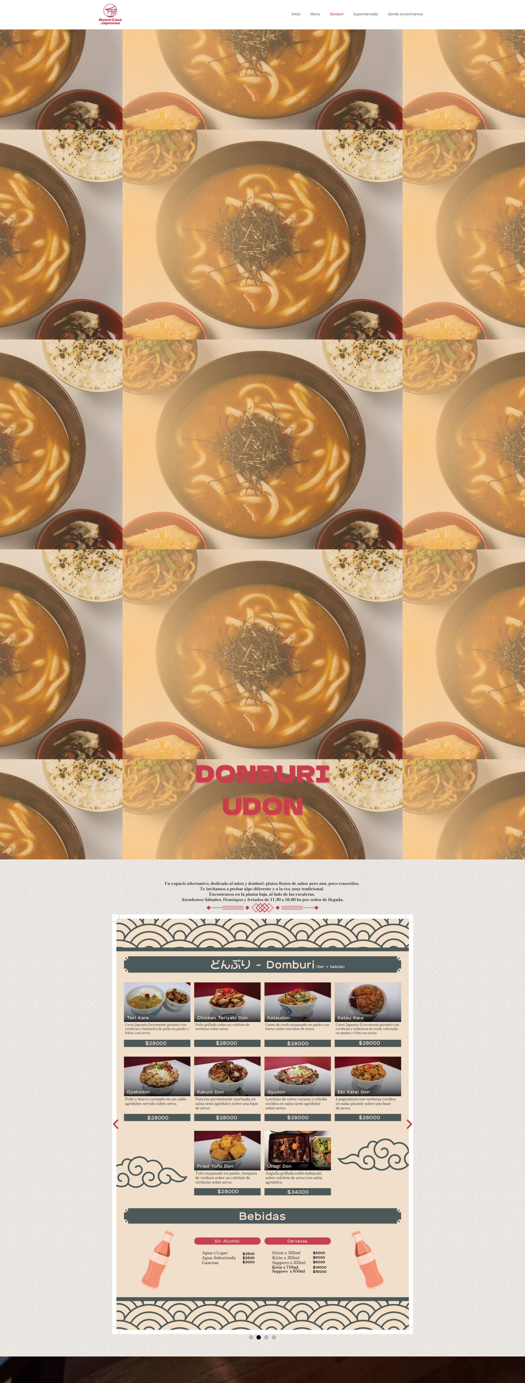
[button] (115, 1124)
